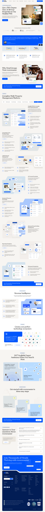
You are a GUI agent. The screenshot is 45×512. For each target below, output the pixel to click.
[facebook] (7, 487)
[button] (10, 1)
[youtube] (5, 487)
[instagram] (9, 487)
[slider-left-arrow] (39, 45)
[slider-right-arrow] (42, 45)
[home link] (4, 1)
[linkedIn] (4, 487)
